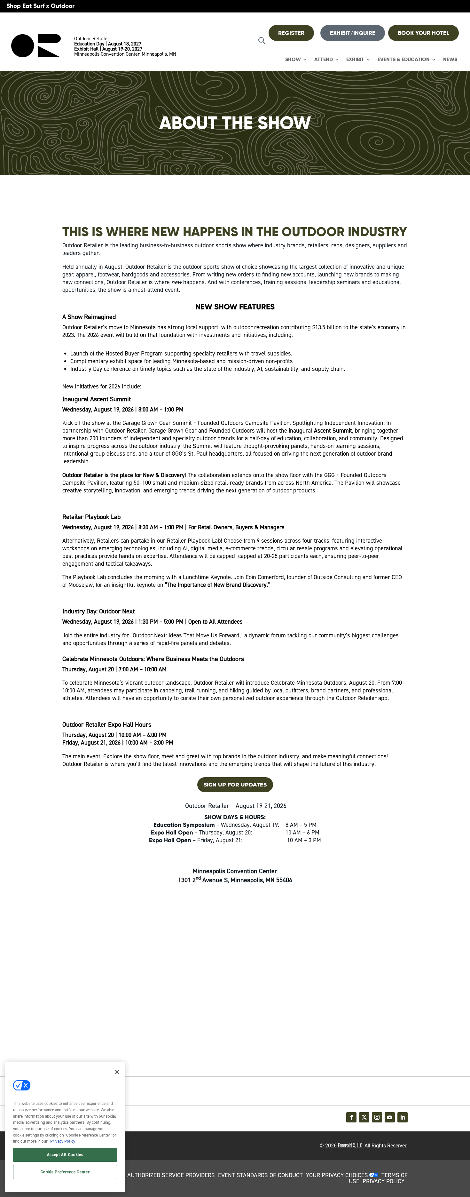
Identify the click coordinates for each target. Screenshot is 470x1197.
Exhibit (355, 59)
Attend (323, 59)
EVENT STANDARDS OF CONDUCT (260, 1175)
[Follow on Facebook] (351, 1117)
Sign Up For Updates (235, 785)
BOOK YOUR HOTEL (423, 32)
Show (293, 59)
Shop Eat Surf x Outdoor (40, 6)
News (450, 59)
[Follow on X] (364, 1117)
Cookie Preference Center (65, 1172)
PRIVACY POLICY (383, 1181)
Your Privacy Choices (337, 1175)
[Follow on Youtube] (390, 1117)
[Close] (117, 1072)
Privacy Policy (62, 1141)
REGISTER (291, 32)
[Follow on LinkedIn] (402, 1117)
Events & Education (404, 59)
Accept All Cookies (65, 1154)
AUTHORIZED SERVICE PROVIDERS (171, 1175)
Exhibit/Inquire (352, 32)
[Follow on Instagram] (377, 1117)
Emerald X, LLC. (350, 1145)
